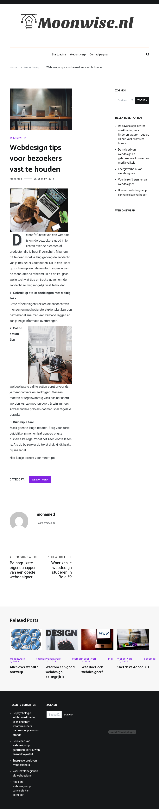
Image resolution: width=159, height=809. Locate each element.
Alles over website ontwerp (24, 669)
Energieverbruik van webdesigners (130, 171)
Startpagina (59, 54)
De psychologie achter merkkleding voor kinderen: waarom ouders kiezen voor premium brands (133, 134)
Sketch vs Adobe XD (133, 667)
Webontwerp (78, 54)
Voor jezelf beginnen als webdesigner (133, 181)
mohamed (16, 178)
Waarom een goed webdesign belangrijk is (60, 672)
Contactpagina (99, 54)
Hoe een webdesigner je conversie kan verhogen (132, 192)
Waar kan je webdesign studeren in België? (60, 567)
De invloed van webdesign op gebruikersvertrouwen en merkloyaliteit (133, 156)
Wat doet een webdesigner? (92, 669)
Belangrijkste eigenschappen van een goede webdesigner (25, 567)
